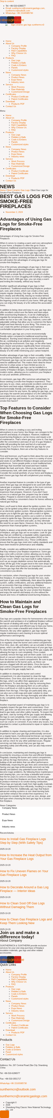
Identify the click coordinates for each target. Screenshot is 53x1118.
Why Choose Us (19, 53)
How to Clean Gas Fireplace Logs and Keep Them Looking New (26, 921)
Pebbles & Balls (18, 63)
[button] (26, 111)
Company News (18, 75)
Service (9, 84)
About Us (10, 43)
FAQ (13, 55)
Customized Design (20, 92)
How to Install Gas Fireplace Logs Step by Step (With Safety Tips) (23, 840)
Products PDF (17, 104)
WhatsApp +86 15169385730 (13, 1083)
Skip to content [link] (7, 1)
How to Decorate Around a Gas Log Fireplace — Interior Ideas (24, 889)
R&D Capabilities (19, 50)
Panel (8, 1052)
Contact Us (11, 106)
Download (10, 101)
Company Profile (19, 46)
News (8, 72)
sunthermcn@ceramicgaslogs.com (23, 1096)
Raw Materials (18, 89)
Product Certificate (19, 96)
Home (8, 41)
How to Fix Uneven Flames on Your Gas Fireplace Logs (24, 873)
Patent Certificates (19, 99)
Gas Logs (15, 60)
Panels (14, 67)
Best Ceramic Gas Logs (18, 190)
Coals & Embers (19, 65)
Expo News (16, 79)
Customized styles (20, 70)
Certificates (11, 94)
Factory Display (18, 48)
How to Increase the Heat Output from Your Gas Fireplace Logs (26, 857)
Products (10, 58)
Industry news (17, 82)
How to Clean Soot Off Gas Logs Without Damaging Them (22, 905)
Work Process (18, 87)
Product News (17, 77)
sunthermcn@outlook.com (18, 1089)
